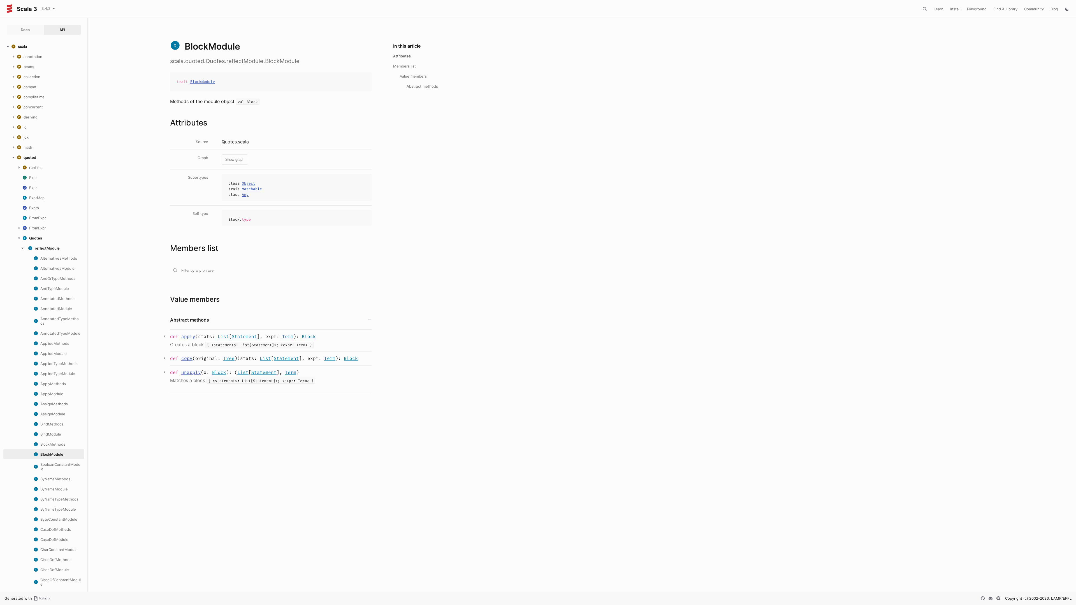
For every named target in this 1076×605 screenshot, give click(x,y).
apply (188, 336)
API (62, 29)
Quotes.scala (235, 142)
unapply (191, 372)
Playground (977, 9)
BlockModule (202, 81)
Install (955, 9)
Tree (229, 358)
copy (187, 358)
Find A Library (1005, 9)
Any (245, 194)
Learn (938, 9)
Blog (1054, 9)
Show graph (234, 159)
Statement (244, 336)
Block (309, 336)
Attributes (402, 56)
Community (1034, 9)
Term (287, 336)
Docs (25, 29)
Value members (413, 76)
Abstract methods (422, 86)
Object (248, 183)
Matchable (252, 189)
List (223, 336)
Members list (404, 66)
